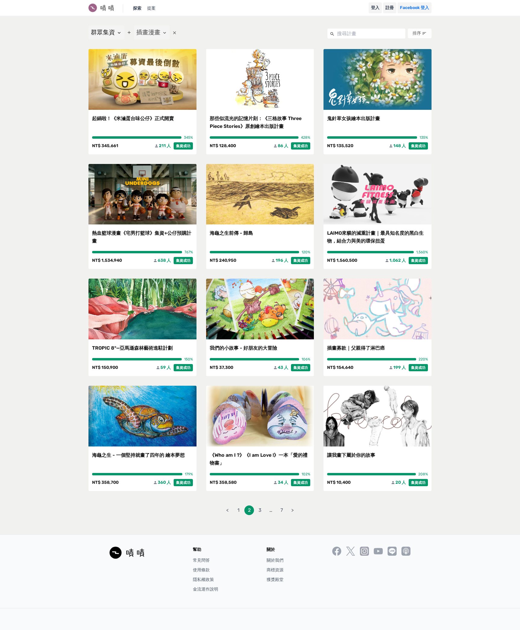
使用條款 (201, 570)
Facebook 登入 (414, 7)
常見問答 (201, 560)
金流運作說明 (205, 589)
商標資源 (275, 570)
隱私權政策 (203, 579)
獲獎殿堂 (275, 579)
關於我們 (275, 560)
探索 (137, 8)
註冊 (389, 7)
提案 (151, 8)
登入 (375, 7)
